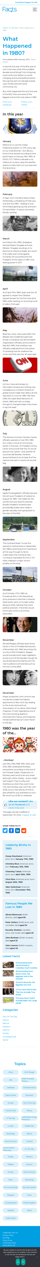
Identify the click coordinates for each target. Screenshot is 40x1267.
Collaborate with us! (10, 1233)
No (23, 1262)
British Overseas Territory (27, 1080)
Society (6, 1033)
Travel (29, 1195)
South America (29, 1172)
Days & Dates (10, 1095)
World (5, 1040)
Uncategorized (9, 1037)
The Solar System (29, 1187)
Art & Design (29, 1072)
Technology (29, 1180)
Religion (11, 1164)
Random (6, 1027)
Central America (29, 1088)
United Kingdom (29, 1203)
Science (6, 1030)
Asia (10, 1080)
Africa (11, 1072)
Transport (10, 1195)
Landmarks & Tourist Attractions (29, 1118)
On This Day (29, 1149)
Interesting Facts (9, 1243)
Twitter (5, 830)
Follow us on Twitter (26, 103)
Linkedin (17, 830)
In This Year (13, 28)
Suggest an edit (30, 2)
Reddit (23, 830)
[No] (37, 1257)
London (11, 1126)
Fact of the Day (10, 1017)
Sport (11, 1180)
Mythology (10, 1134)
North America (10, 1141)
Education (29, 1095)
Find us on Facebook (7, 103)
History (6, 1020)
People (10, 1157)
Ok (18, 1262)
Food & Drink (11, 1111)
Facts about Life (9, 1245)
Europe (11, 1103)
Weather (10, 1210)
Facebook (11, 830)
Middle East (29, 1126)
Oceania (29, 1141)
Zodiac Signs (11, 1218)
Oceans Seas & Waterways (8, 1149)
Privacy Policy (8, 1235)
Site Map (6, 1238)
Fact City (10, 9)
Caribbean (11, 1088)
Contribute (19, 2)
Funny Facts (7, 1240)
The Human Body (11, 1187)
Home (5, 28)
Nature (6, 1023)
